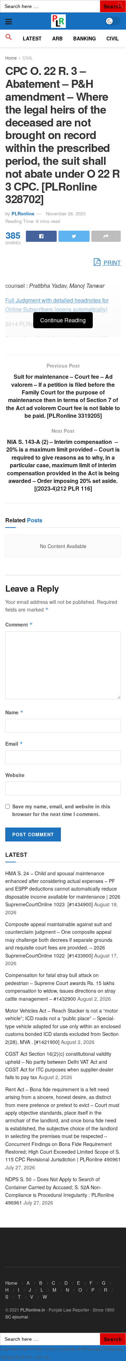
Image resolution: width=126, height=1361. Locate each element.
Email (14, 743)
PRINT (111, 263)
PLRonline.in (32, 1310)
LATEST (32, 38)
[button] (120, 6)
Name (14, 712)
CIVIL (112, 38)
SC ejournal (16, 1317)
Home (11, 58)
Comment (19, 624)
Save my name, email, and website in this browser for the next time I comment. (61, 810)
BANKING (84, 38)
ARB (57, 38)
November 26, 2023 (65, 213)
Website (14, 774)
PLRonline (23, 213)
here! (55, 1357)
